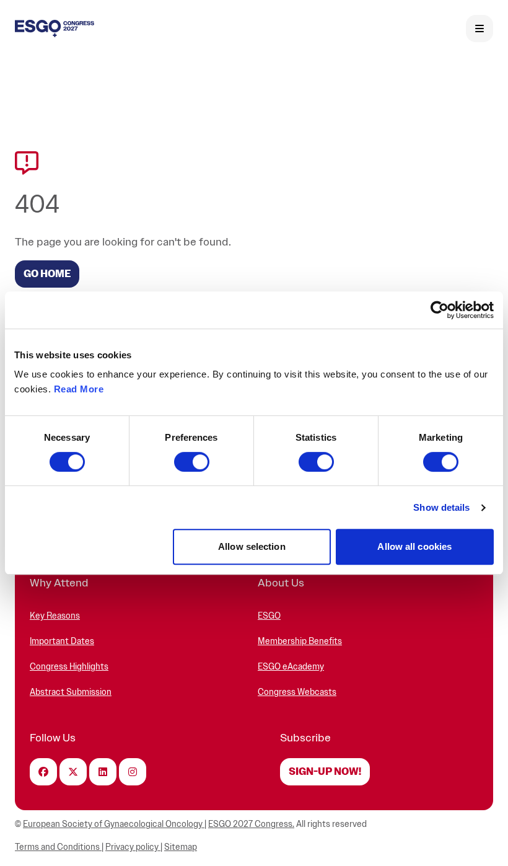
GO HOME (47, 274)
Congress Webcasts (297, 692)
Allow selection (252, 546)
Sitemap (180, 847)
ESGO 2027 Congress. (251, 824)
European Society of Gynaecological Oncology (113, 824)
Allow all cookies (414, 546)
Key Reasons (55, 616)
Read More (79, 389)
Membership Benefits (300, 641)
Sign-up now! (325, 772)
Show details (441, 507)
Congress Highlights (69, 667)
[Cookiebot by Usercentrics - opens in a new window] (439, 310)
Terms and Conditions (58, 847)
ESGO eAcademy (291, 667)
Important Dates (62, 641)
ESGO (269, 616)
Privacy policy (132, 847)
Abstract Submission (71, 692)
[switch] (191, 462)
